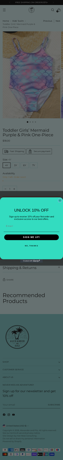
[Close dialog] (60, 200)
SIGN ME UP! (31, 237)
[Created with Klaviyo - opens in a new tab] (31, 261)
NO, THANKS (31, 246)
